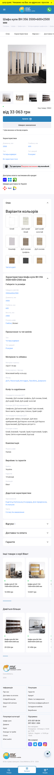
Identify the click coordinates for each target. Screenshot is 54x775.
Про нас (6, 692)
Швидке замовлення (27, 125)
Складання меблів (35, 707)
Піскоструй (14, 381)
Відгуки (36, 34)
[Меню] (4, 9)
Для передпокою (40, 502)
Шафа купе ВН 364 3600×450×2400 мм (12, 640)
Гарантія (31, 692)
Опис (8, 34)
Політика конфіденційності (38, 703)
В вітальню (18, 502)
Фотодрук (24, 381)
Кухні (5, 728)
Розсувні (31, 154)
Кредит (31, 695)
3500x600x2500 (12, 293)
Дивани (6, 724)
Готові (8, 512)
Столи (5, 735)
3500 (5, 146)
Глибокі (9, 323)
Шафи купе (7, 721)
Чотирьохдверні (9, 154)
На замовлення (18, 512)
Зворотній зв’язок (10, 703)
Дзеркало (42, 381)
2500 (8, 316)
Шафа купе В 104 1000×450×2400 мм (35, 585)
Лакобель (33, 381)
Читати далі (10, 267)
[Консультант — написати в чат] (47, 754)
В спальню (10, 505)
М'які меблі (7, 739)
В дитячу (9, 502)
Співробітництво (9, 699)
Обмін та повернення (36, 699)
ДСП (7, 381)
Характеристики (21, 34)
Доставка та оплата (10, 695)
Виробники (32, 710)
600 (29, 146)
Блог (5, 707)
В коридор (27, 502)
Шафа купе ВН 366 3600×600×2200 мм (35, 640)
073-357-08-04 (34, 721)
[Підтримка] (49, 9)
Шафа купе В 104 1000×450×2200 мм (12, 585)
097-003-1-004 (34, 723)
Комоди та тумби (9, 732)
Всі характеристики (10, 159)
